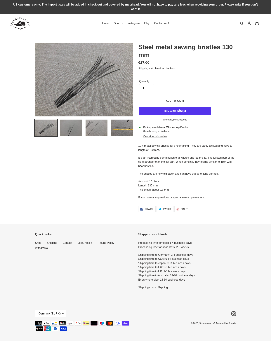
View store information (155, 136)
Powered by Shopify (226, 323)
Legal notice (85, 242)
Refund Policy (106, 242)
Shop (38, 242)
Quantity (144, 81)
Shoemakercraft (207, 323)
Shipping (143, 68)
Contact (67, 242)
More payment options (175, 119)
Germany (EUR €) (50, 313)
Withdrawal (41, 247)
